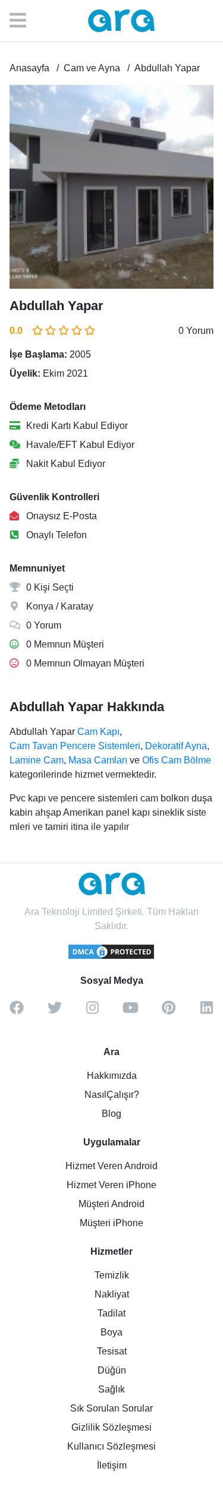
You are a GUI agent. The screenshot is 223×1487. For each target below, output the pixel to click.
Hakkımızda (112, 1076)
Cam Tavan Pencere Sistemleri (75, 746)
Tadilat (111, 1313)
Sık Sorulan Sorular (111, 1408)
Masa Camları (97, 760)
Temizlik (112, 1275)
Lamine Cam (37, 760)
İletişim (112, 1465)
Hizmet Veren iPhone (111, 1185)
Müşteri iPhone (111, 1223)
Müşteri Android (111, 1204)
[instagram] (92, 1011)
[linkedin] (207, 1011)
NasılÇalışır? (111, 1095)
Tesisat (112, 1351)
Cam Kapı (98, 732)
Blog (111, 1114)
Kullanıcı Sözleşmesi (111, 1446)
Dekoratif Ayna (176, 746)
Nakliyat (112, 1294)
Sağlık (111, 1389)
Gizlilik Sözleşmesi (111, 1427)
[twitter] (54, 1011)
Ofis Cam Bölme (176, 760)
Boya (111, 1332)
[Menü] (24, 21)
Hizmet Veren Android (111, 1166)
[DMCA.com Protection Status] (112, 957)
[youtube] (131, 1011)
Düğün (112, 1370)
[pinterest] (169, 1011)
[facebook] (16, 1011)
